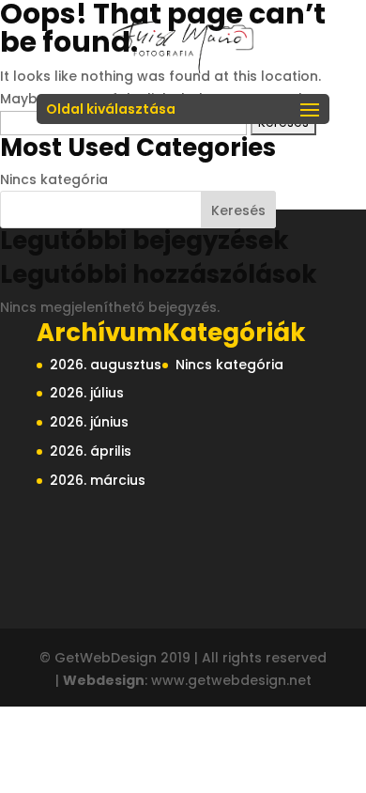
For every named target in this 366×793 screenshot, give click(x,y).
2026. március (97, 480)
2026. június (89, 421)
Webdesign (104, 680)
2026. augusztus (105, 364)
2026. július (87, 392)
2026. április (90, 451)
